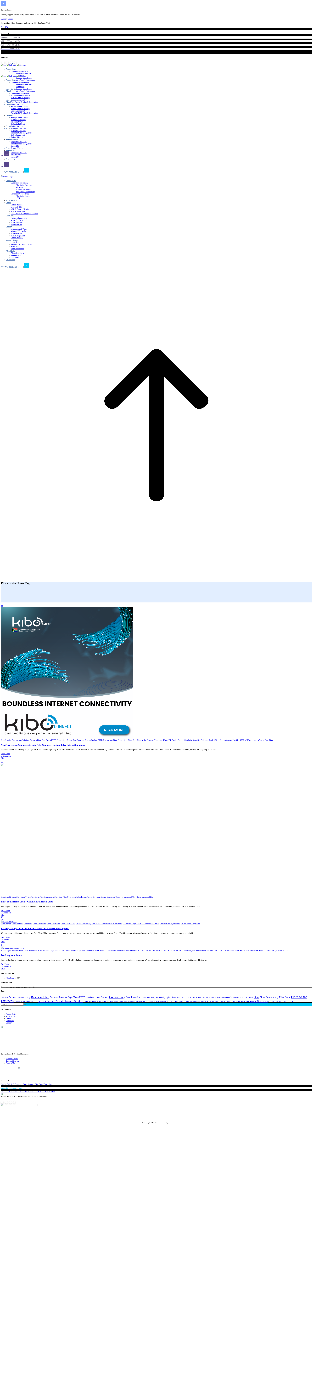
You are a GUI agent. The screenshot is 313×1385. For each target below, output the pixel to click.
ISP (169, 740)
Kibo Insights (6, 740)
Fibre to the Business (145, 740)
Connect (105, 997)
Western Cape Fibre (265, 740)
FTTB (140, 950)
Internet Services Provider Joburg (123, 1001)
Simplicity (188, 740)
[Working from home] (12, 948)
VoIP (183, 924)
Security (9, 1023)
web (273, 1001)
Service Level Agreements (170, 924)
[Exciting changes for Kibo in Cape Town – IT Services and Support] (9, 922)
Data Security (196, 997)
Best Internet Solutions (20, 740)
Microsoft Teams (232, 950)
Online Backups (179, 1001)
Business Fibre (35, 740)
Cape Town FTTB (49, 740)
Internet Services (74, 1001)
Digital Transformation (75, 740)
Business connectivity (19, 997)
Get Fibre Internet (199, 950)
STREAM (244, 740)
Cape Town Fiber (39, 924)
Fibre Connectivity (120, 740)
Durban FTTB (97, 740)
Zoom (285, 950)
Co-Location (95, 997)
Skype (242, 950)
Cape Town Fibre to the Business (36, 950)
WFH (256, 950)
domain (224, 997)
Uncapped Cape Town (132, 897)
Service (181, 740)
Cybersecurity (159, 997)
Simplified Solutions (200, 740)
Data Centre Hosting (184, 997)
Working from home (11, 955)
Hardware (10, 1021)
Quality (175, 740)
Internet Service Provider (51, 1001)
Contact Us (10, 1063)
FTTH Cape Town (156, 950)
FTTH (145, 950)
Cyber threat (171, 997)
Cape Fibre (16, 897)
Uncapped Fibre (148, 897)
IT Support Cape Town (150, 924)
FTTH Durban (169, 950)
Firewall (134, 950)
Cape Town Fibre (27, 897)
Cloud (78, 924)
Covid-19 (84, 950)
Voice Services (259, 1001)
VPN (252, 950)
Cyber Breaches (147, 997)
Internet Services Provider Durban (98, 1001)
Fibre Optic (132, 740)
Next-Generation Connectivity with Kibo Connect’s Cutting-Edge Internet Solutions (43, 745)
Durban (88, 740)
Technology (252, 740)
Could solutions (133, 997)
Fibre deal (58, 897)
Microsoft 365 (168, 1001)
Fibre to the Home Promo (96, 897)
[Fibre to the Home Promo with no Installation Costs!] (67, 895)
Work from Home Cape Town (270, 950)
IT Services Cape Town (132, 924)
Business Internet (58, 997)
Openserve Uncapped (115, 897)
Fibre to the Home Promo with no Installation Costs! (27, 901)
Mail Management (156, 1001)
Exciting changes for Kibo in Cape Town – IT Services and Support (35, 928)
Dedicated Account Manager (211, 997)
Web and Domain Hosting (284, 1001)
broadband (4, 997)
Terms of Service (12, 1061)
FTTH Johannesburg (184, 950)
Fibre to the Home (161, 740)
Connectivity (62, 740)
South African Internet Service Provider (224, 740)
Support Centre (12, 1059)
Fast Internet (108, 740)
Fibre (37, 897)
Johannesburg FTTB (218, 950)
